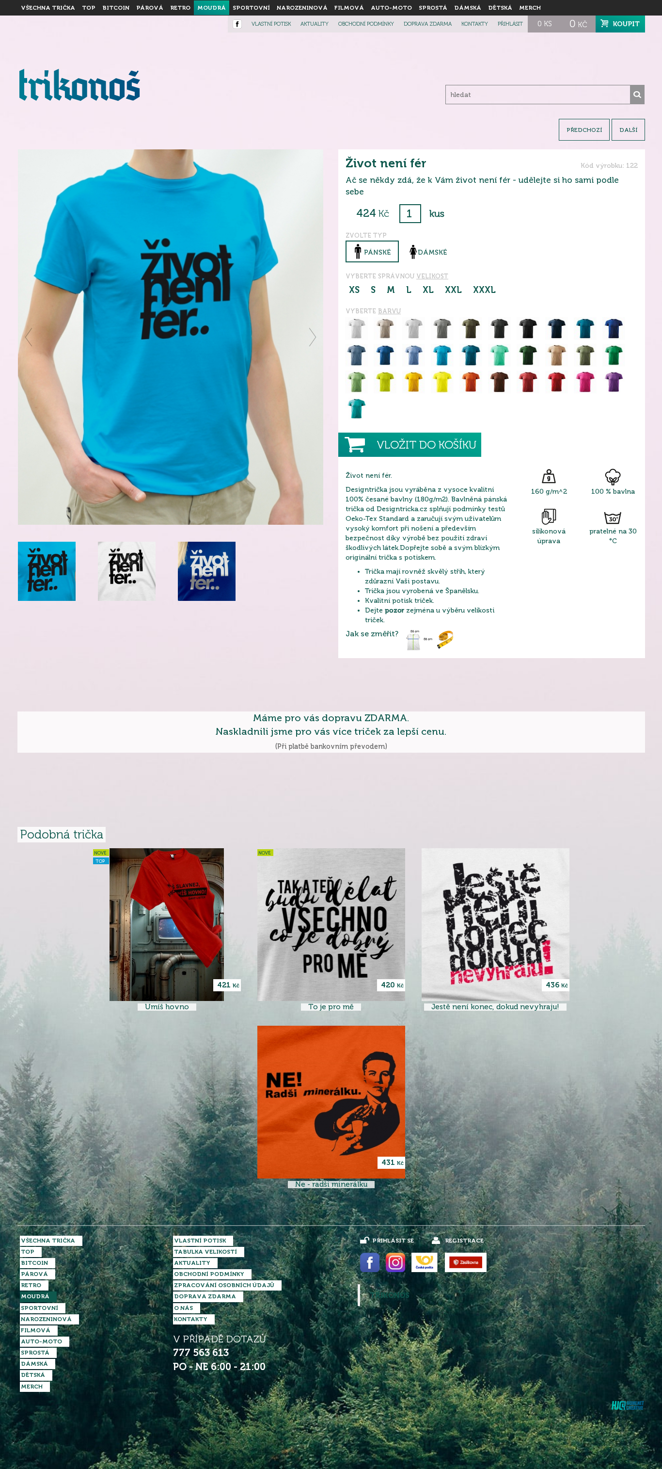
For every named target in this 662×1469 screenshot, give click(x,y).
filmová (349, 7)
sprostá (433, 7)
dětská (500, 7)
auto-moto (391, 7)
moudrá (211, 7)
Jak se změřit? (372, 634)
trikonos (390, 1295)
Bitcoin (115, 7)
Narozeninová (302, 7)
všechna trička (48, 7)
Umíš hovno (167, 1007)
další (628, 130)
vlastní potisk (271, 24)
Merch (530, 7)
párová (149, 7)
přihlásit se (393, 1240)
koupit (626, 24)
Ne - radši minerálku (331, 1184)
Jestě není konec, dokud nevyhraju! (495, 1007)
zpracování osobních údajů (224, 1285)
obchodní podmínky (366, 24)
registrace (464, 1240)
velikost (432, 276)
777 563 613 (201, 1352)
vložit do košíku (426, 445)
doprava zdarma (428, 24)
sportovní (251, 7)
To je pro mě (331, 1007)
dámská (467, 7)
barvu (389, 311)
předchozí (584, 130)
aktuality (314, 24)
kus (436, 213)
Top (88, 7)
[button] (29, 337)
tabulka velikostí (205, 1251)
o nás (183, 1308)
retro (180, 7)
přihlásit (510, 24)
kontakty (474, 24)
